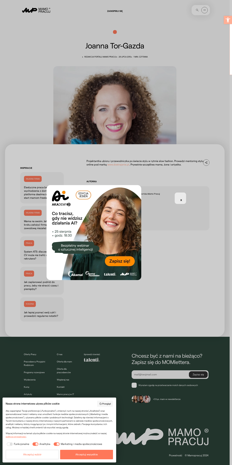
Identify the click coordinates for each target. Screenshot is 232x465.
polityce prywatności (16, 436)
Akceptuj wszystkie (86, 454)
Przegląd (106, 403)
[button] (228, 20)
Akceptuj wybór (32, 454)
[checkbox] (17, 444)
